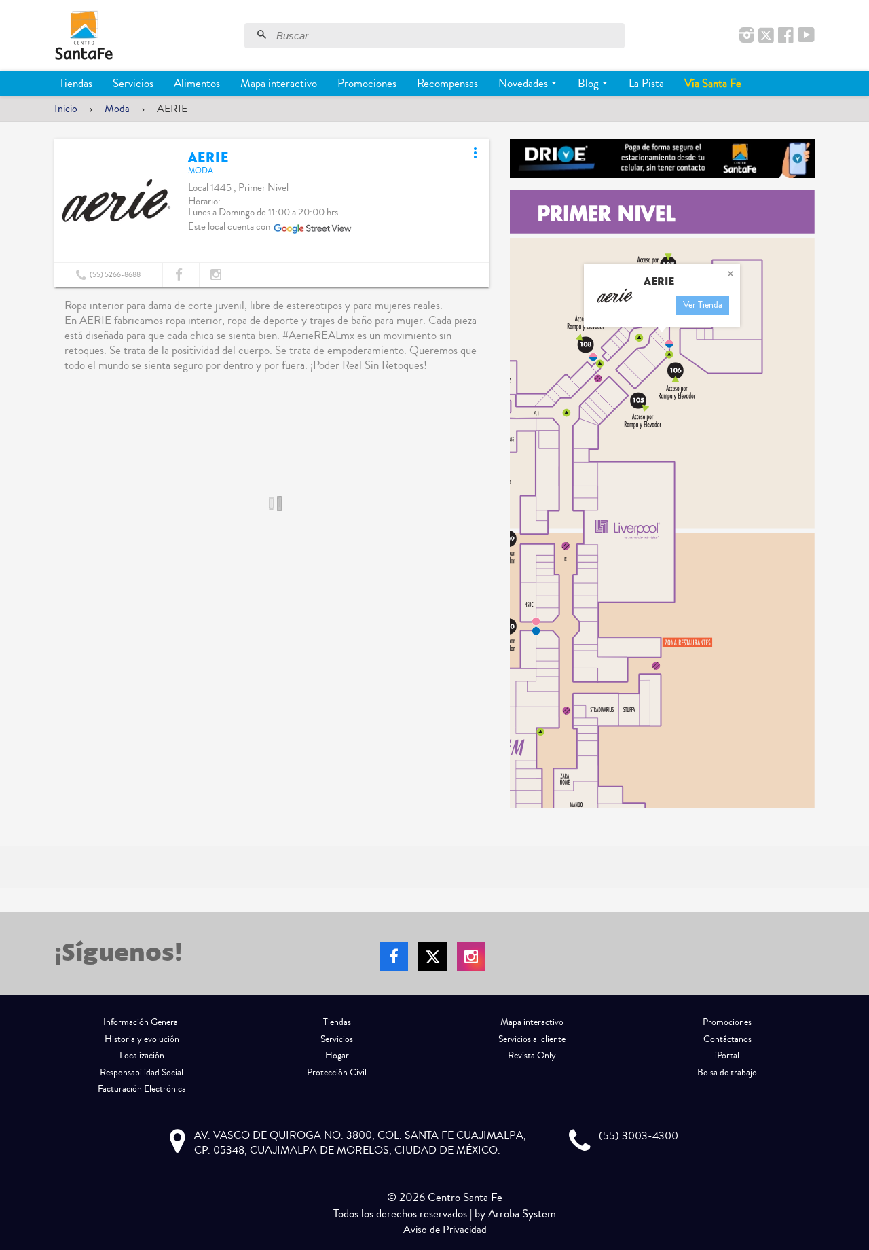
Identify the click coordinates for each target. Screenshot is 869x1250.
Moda (117, 108)
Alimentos (197, 83)
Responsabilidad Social (141, 1072)
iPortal (727, 1055)
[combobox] (449, 35)
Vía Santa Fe (712, 83)
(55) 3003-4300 (638, 1135)
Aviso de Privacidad (445, 1229)
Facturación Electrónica (142, 1089)
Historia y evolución (142, 1039)
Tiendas (75, 83)
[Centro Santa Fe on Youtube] (806, 36)
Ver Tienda (702, 305)
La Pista (646, 83)
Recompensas (447, 83)
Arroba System (522, 1213)
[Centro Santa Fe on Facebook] (785, 36)
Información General (141, 1022)
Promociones (366, 83)
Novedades (524, 83)
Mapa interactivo (278, 83)
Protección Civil (337, 1072)
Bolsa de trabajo (727, 1072)
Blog (590, 83)
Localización (141, 1055)
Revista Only (532, 1055)
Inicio (65, 108)
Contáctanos (727, 1039)
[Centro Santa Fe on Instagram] (747, 36)
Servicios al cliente (532, 1039)
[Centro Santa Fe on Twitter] (766, 36)
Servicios (133, 83)
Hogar (337, 1055)
